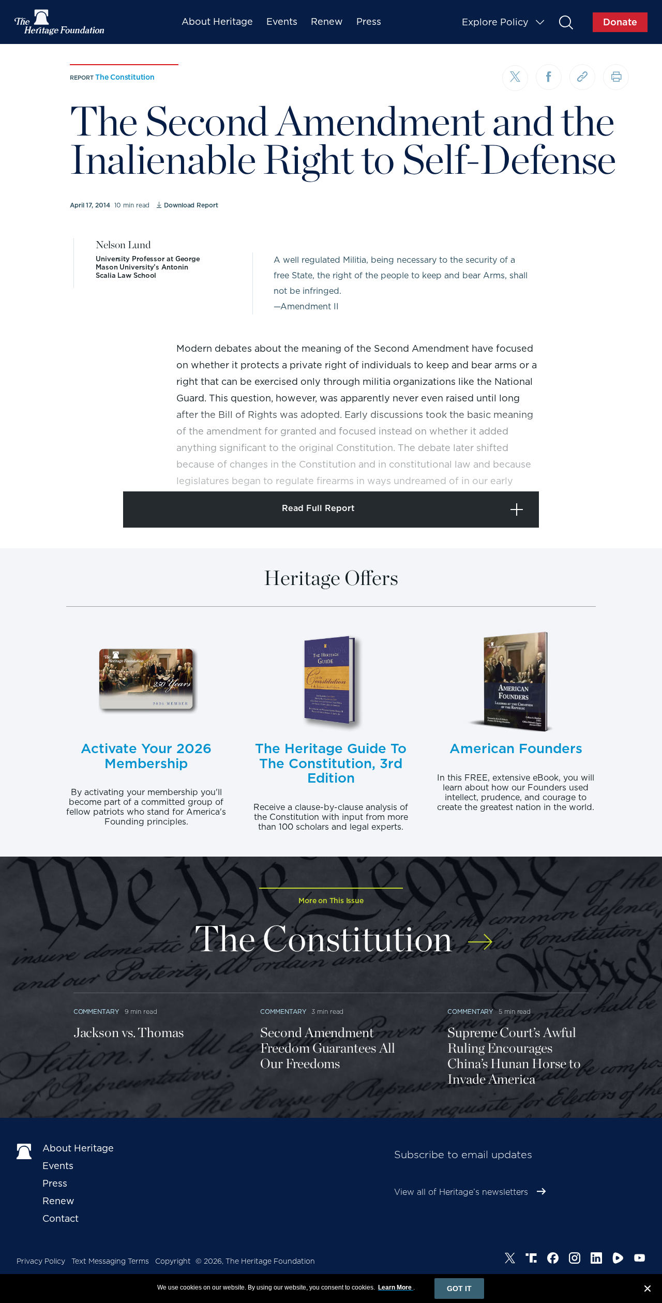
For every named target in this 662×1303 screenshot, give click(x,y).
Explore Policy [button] (495, 22)
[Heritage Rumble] (618, 1259)
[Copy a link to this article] (582, 77)
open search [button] (565, 22)
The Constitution (125, 77)
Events (281, 21)
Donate (620, 22)
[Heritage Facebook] (553, 1259)
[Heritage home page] (24, 1150)
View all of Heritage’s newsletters (461, 1192)
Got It (459, 1288)
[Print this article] (616, 77)
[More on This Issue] (480, 935)
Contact (60, 1218)
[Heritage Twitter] (510, 1259)
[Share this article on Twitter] (515, 78)
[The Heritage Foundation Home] (60, 22)
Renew (327, 21)
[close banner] (647, 1290)
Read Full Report (318, 508)
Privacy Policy (41, 1261)
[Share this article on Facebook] (549, 77)
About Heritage (217, 21)
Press (368, 21)
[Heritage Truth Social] (531, 1259)
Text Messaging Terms (110, 1261)
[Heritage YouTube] (639, 1259)
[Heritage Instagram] (574, 1259)
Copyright (173, 1261)
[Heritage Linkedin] (596, 1259)
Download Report (191, 205)
